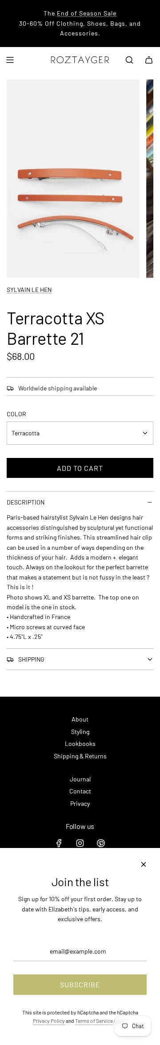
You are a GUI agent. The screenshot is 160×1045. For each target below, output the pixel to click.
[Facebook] (59, 843)
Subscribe (80, 984)
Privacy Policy (49, 1020)
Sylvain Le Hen (29, 289)
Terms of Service (94, 1020)
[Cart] (149, 60)
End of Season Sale (86, 13)
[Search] (129, 60)
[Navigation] (10, 60)
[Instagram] (80, 843)
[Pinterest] (101, 843)
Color (16, 414)
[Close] (143, 864)
